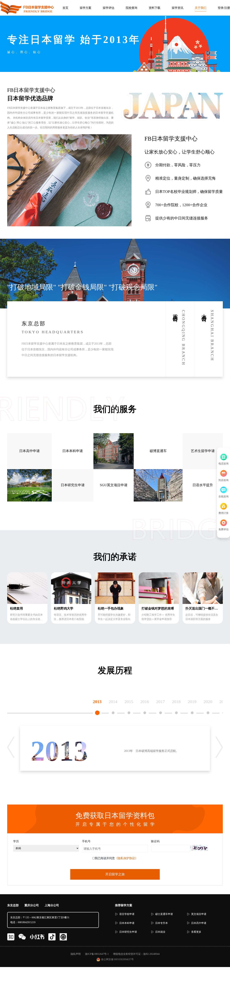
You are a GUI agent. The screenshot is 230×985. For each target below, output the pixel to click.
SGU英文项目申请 (113, 485)
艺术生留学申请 (203, 451)
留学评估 (108, 7)
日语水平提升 (202, 485)
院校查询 (131, 7)
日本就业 (160, 932)
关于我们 (200, 7)
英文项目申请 (198, 914)
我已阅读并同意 (116, 858)
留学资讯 (177, 7)
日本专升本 (161, 923)
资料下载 (154, 7)
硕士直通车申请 (164, 914)
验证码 (155, 841)
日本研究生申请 (73, 485)
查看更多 (196, 932)
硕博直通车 (158, 451)
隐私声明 (76, 954)
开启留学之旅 (115, 874)
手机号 (86, 841)
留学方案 (85, 7)
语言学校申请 (126, 914)
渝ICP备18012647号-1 (97, 954)
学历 (16, 841)
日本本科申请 (72, 451)
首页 (65, 7)
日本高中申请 (29, 451)
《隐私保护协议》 (126, 858)
